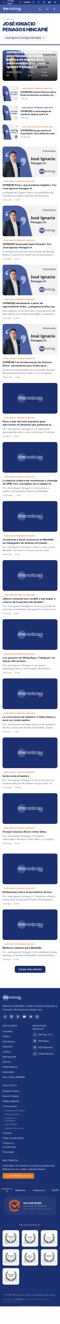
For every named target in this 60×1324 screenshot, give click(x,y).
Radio (27, 2)
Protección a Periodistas (10, 1119)
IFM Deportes (45, 1047)
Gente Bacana (10, 1067)
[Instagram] (11, 1016)
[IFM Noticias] (12, 997)
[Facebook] (5, 1016)
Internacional (9, 1056)
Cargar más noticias (30, 969)
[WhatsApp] (37, 1016)
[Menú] (54, 9)
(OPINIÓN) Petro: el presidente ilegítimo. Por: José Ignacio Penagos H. (30, 187)
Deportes (7, 1046)
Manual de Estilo (12, 1114)
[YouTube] (24, 1016)
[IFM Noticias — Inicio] (12, 9)
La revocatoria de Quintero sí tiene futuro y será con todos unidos (29, 718)
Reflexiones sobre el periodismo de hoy (27, 892)
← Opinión (8, 19)
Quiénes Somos (11, 1091)
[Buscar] (47, 9)
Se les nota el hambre (16, 776)
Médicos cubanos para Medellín (22, 947)
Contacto (7, 1133)
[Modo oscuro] (40, 9)
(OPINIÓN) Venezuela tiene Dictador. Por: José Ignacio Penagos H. (27, 246)
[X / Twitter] (17, 1016)
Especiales (8, 1072)
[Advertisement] (30, 1315)
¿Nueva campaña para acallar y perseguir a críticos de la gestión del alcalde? (29, 600)
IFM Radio (43, 1041)
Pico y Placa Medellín (14, 1077)
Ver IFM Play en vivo (20, 1175)
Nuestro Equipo (11, 1096)
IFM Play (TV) (45, 1034)
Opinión (7, 1061)
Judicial (7, 1051)
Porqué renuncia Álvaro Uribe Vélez (24, 831)
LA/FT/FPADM (11, 1124)
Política (6, 1036)
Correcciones (10, 1106)
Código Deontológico (15, 1110)
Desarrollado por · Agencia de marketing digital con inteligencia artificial (26, 1300)
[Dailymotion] (30, 1016)
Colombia (7, 1031)
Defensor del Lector (14, 1128)
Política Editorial (11, 1101)
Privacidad (8, 1152)
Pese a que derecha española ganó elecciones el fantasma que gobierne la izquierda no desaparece (27, 424)
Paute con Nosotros (13, 1138)
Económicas (9, 1041)
